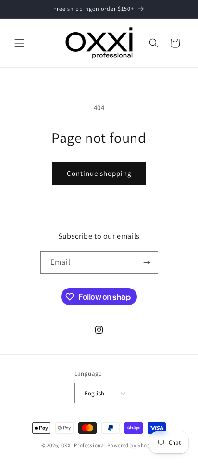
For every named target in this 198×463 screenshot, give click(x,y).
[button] (19, 43)
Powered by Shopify (132, 445)
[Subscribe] (147, 262)
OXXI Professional (83, 445)
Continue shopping (99, 173)
